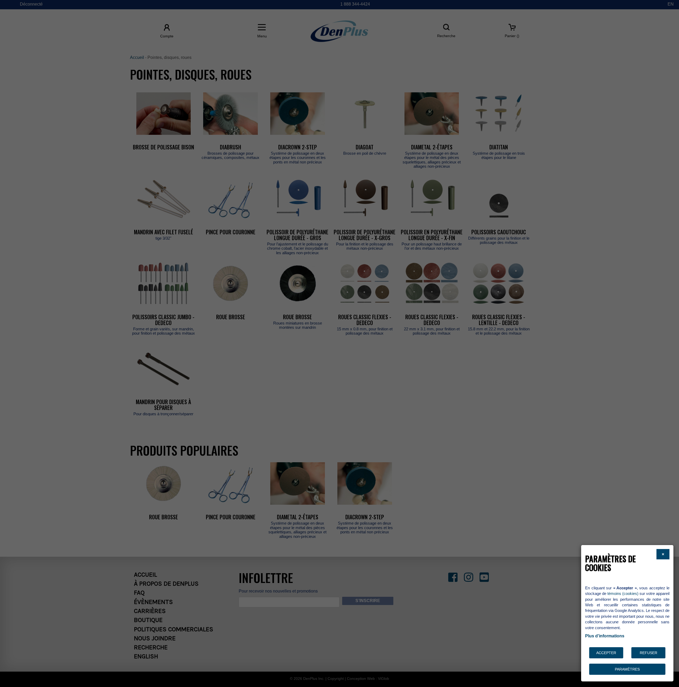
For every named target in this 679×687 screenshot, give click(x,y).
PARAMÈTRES (627, 669)
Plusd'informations (604, 636)
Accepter (606, 653)
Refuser (648, 653)
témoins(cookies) (622, 593)
